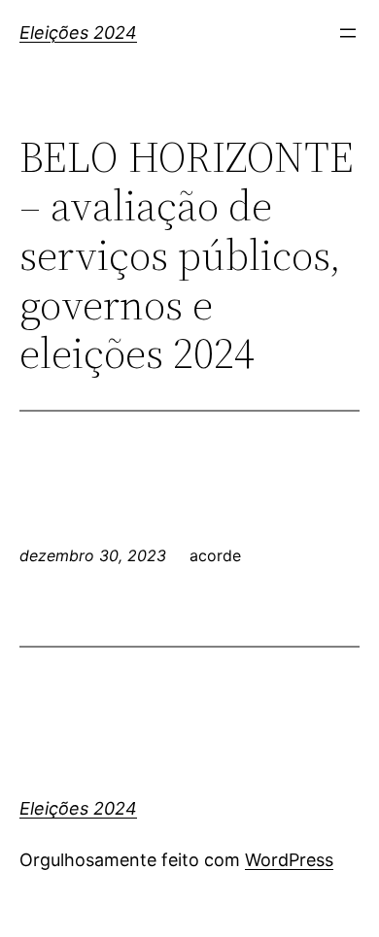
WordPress (289, 860)
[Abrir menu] (348, 33)
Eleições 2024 (78, 32)
